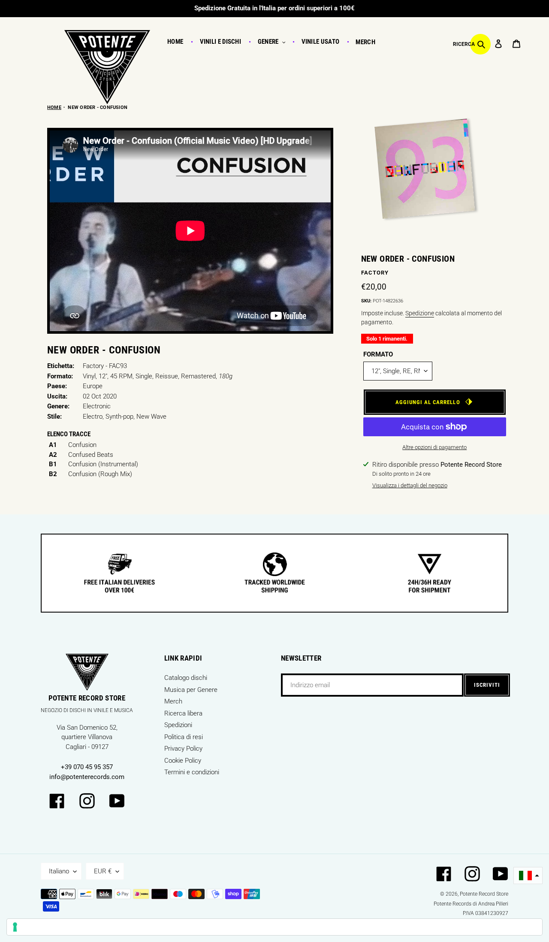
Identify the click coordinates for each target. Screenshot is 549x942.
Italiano (59, 871)
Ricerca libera (183, 713)
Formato (378, 354)
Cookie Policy (182, 760)
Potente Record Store (484, 894)
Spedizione (419, 313)
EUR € (103, 871)
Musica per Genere (190, 690)
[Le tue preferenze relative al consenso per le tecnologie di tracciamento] (274, 927)
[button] (528, 876)
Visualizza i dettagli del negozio (409, 485)
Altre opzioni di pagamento (434, 447)
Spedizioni (178, 725)
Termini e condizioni (191, 772)
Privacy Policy (183, 748)
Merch (173, 701)
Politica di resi (183, 737)
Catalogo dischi (185, 678)
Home (54, 107)
